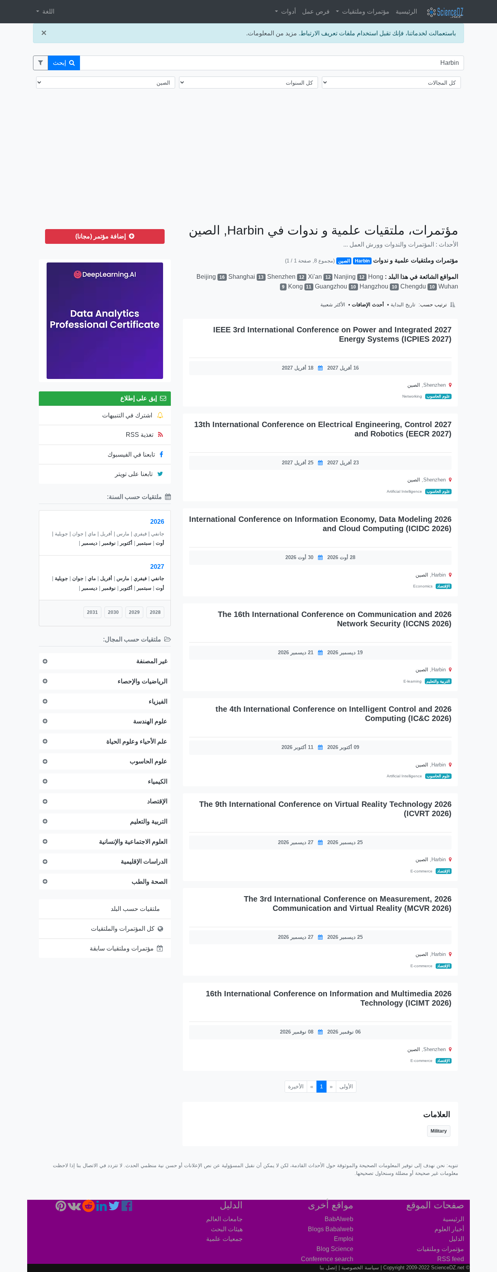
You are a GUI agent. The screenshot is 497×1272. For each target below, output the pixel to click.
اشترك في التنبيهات (128, 415)
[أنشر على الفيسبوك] (221, 351)
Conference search (327, 1259)
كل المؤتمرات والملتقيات (123, 928)
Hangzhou (378, 286)
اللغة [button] (47, 11)
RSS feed (450, 1259)
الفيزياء (158, 701)
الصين (413, 385)
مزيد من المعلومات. (271, 33)
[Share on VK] (198, 351)
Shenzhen (285, 276)
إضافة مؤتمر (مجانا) (101, 236)
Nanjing (349, 276)
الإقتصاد (443, 586)
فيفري (140, 578)
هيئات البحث (227, 1229)
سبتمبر (144, 543)
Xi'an (319, 276)
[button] (40, 63)
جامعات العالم (224, 1219)
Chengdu (417, 286)
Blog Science (334, 1249)
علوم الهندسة (150, 721)
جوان (77, 578)
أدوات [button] (288, 11)
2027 (157, 566)
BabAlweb (339, 1219)
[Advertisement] (248, 162)
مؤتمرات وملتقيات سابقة (122, 948)
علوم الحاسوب (438, 396)
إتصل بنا (328, 1267)
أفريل (106, 578)
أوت (160, 543)
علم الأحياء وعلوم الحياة (136, 741)
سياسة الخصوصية (360, 1267)
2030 (113, 612)
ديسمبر (89, 543)
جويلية (61, 578)
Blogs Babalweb (330, 1229)
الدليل (456, 1239)
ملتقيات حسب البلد (135, 908)
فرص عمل (316, 11)
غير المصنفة (151, 661)
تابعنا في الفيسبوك (132, 454)
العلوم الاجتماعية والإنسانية (133, 841)
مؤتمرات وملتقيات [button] (365, 11)
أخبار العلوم (449, 1229)
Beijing (210, 276)
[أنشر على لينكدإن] (210, 351)
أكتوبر (126, 543)
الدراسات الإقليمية (144, 861)
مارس (122, 578)
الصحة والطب (149, 881)
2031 (92, 612)
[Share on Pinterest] (192, 351)
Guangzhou (335, 286)
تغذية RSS (140, 434)
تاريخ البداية (403, 305)
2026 (157, 521)
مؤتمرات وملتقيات (440, 1249)
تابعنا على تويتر (134, 474)
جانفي (157, 578)
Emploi (343, 1239)
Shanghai (246, 276)
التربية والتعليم (438, 681)
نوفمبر (109, 543)
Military (439, 1131)
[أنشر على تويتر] (216, 351)
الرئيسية (406, 11)
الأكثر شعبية (332, 305)
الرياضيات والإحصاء (142, 681)
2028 (155, 612)
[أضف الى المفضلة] (231, 350)
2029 (134, 612)
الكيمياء (157, 781)
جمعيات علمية (224, 1239)
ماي (92, 578)
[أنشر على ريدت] (204, 351)
